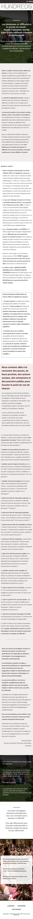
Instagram (16, 909)
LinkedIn (10, 906)
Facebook (22, 906)
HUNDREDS (4, 2)
